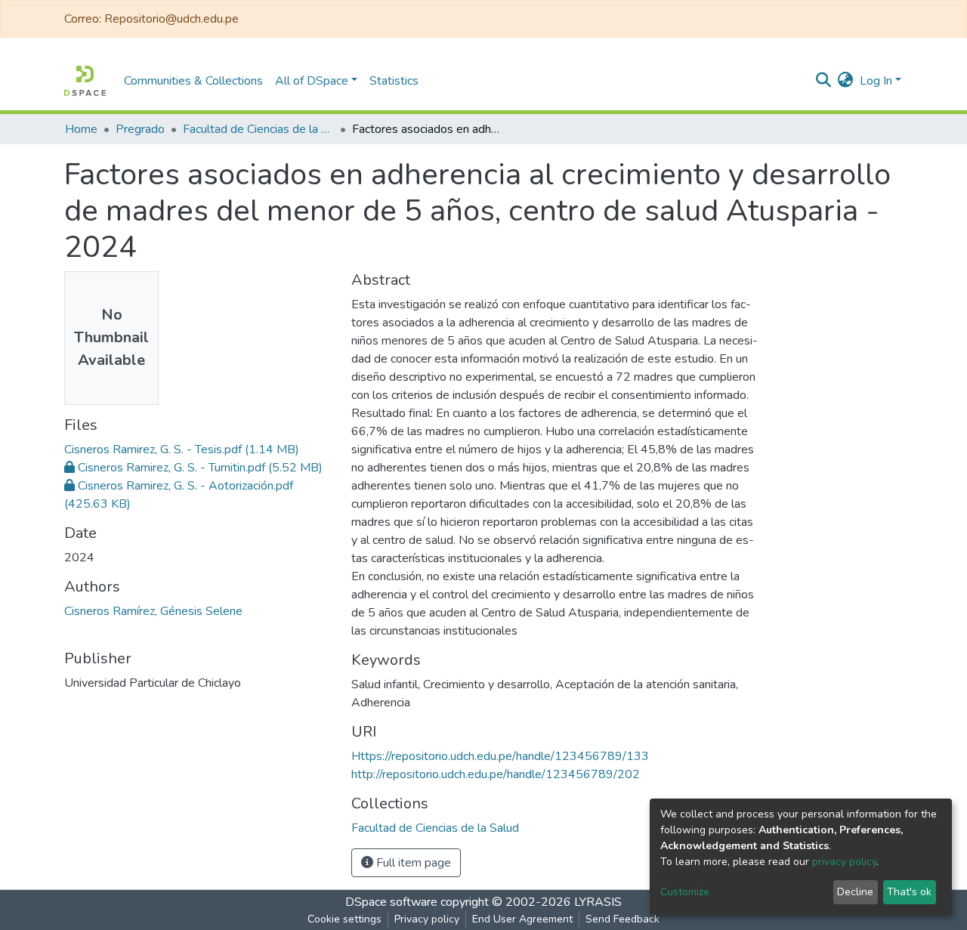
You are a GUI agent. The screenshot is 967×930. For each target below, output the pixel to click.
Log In (876, 81)
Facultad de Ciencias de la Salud (258, 129)
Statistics (394, 81)
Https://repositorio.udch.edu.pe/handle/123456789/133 (500, 756)
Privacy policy (426, 919)
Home (81, 129)
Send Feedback (622, 919)
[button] (845, 81)
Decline (855, 892)
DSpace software (391, 902)
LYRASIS (598, 902)
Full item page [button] (412, 862)
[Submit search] (823, 81)
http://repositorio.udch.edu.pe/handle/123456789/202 (495, 774)
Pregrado (140, 129)
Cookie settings (344, 919)
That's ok (909, 892)
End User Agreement (522, 919)
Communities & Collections (193, 81)
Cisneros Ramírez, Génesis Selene (153, 611)
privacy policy (844, 861)
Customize (684, 892)
